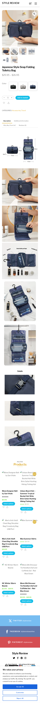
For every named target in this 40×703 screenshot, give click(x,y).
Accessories (16, 110)
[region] (20, 684)
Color (4, 84)
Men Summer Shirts (28, 539)
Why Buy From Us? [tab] (9, 125)
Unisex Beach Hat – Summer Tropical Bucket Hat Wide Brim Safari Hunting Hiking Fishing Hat (28, 496)
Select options (8, 503)
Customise (20, 692)
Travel (23, 110)
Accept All (20, 687)
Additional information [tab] (21, 121)
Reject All (20, 698)
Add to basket (22, 98)
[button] (34, 14)
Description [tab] (7, 121)
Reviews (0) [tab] (22, 125)
